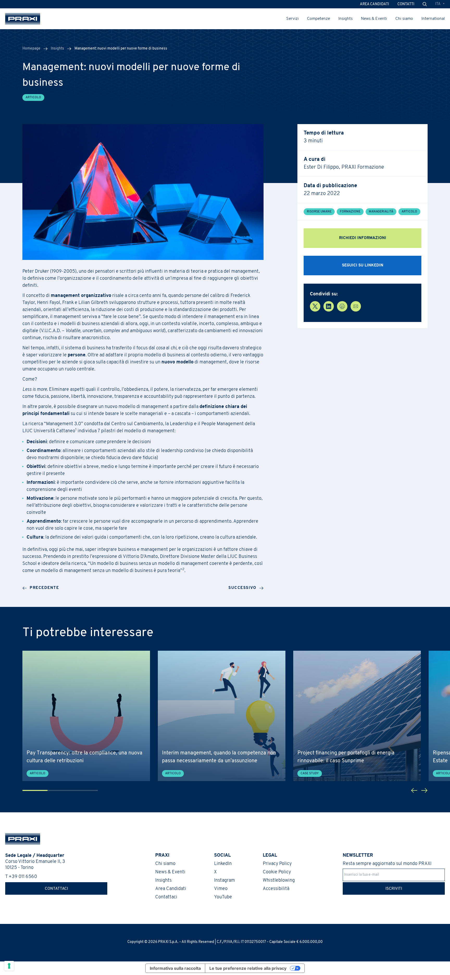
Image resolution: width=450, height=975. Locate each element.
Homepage (31, 49)
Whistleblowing (279, 880)
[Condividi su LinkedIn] (328, 306)
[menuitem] (440, 4)
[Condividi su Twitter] (315, 306)
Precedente (44, 588)
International (433, 19)
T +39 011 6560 (21, 877)
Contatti (405, 4)
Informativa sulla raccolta (175, 968)
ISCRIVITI (393, 889)
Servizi (292, 19)
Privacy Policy (277, 864)
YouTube (223, 897)
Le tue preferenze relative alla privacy (247, 968)
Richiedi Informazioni (362, 238)
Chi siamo (404, 19)
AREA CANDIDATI (374, 4)
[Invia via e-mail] (356, 306)
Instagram (224, 880)
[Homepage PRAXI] (20, 839)
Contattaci (56, 889)
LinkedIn (223, 864)
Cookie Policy (277, 872)
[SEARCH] (425, 4)
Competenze (318, 19)
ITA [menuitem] (438, 4)
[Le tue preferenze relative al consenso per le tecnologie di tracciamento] (9, 966)
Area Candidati (170, 889)
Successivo (242, 588)
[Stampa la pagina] (342, 306)
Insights (345, 19)
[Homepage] (22, 19)
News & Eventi (374, 19)
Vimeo (221, 889)
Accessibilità (276, 889)
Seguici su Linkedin (362, 265)
